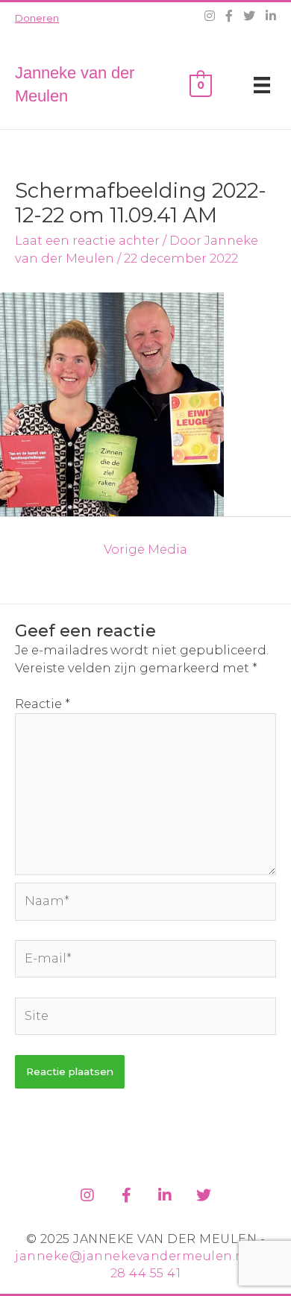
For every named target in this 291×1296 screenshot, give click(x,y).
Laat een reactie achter (87, 240)
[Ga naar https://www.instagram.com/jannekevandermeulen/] (87, 1193)
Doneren (37, 18)
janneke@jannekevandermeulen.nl (131, 1256)
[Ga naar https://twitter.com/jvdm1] (204, 1193)
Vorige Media (145, 549)
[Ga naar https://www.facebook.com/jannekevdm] (126, 1193)
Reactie (42, 703)
